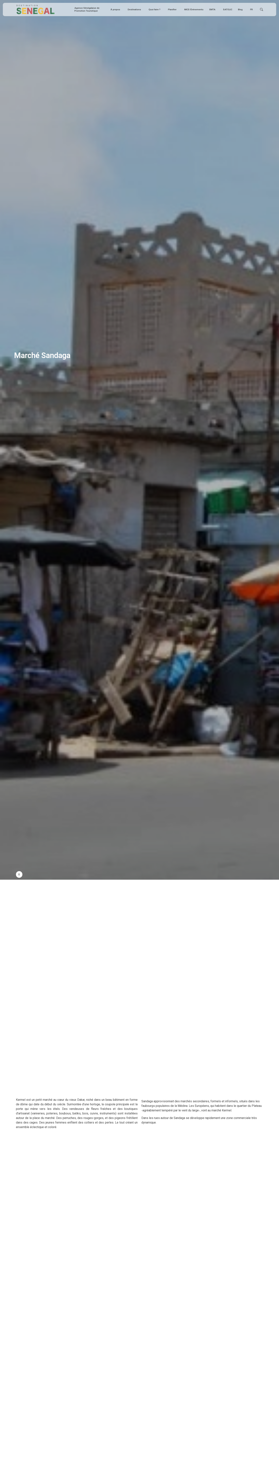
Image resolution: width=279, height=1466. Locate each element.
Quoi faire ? (154, 9)
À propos (115, 9)
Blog (240, 9)
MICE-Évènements (193, 9)
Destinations (134, 9)
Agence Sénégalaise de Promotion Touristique (86, 9)
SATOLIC (227, 9)
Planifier (172, 9)
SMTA (212, 9)
